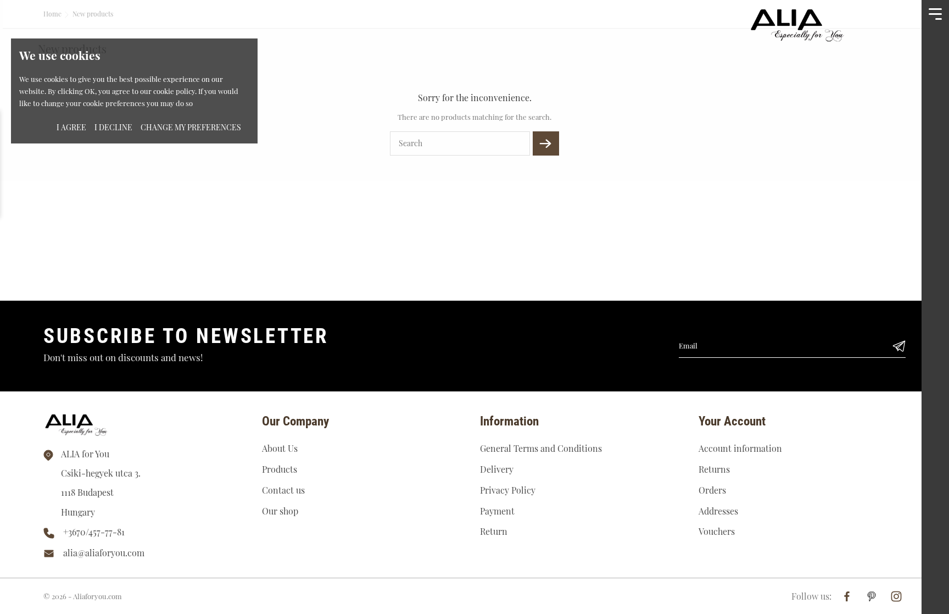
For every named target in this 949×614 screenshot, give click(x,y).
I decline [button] (113, 127)
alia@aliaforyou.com (103, 552)
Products (279, 469)
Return (493, 531)
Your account (732, 421)
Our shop (280, 511)
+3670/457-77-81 (94, 532)
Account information (740, 448)
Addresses (718, 511)
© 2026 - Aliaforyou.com (82, 596)
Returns (714, 469)
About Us (280, 448)
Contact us (283, 490)
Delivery (496, 469)
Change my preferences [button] (191, 127)
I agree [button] (71, 127)
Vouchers (717, 531)
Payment (497, 511)
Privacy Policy (507, 490)
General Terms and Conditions (541, 448)
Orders (712, 490)
